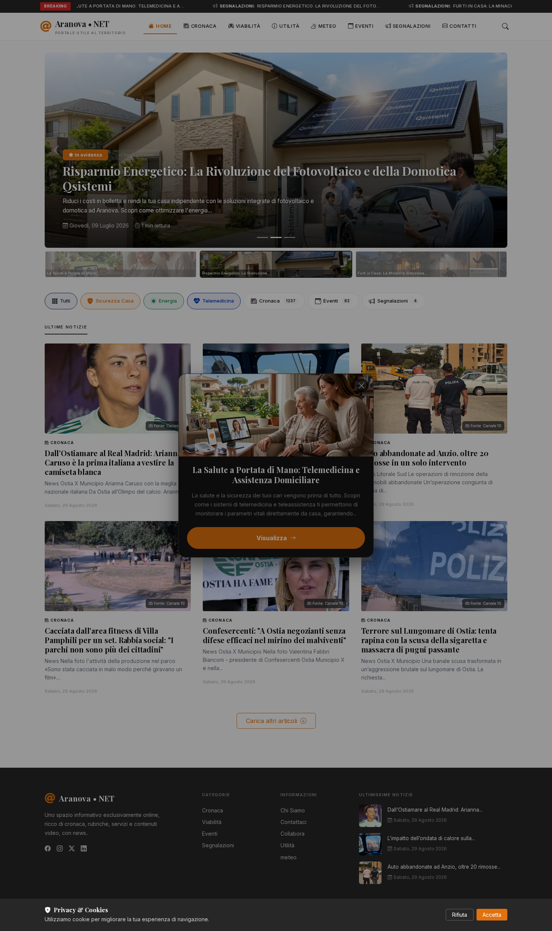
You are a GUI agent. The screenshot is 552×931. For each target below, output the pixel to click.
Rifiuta (459, 914)
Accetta (492, 914)
